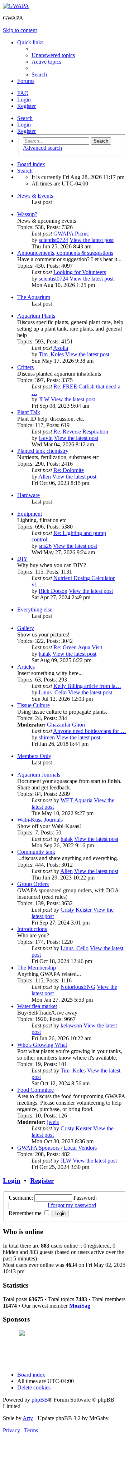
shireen (47, 737)
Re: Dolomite (68, 470)
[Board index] (16, 6)
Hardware (28, 495)
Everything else (34, 609)
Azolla (60, 348)
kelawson (71, 1025)
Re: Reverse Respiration (80, 431)
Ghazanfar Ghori (66, 725)
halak (45, 654)
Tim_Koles (51, 354)
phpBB (40, 1400)
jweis (53, 1122)
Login (24, 125)
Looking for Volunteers (79, 272)
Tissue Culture (33, 705)
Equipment (29, 514)
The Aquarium (33, 297)
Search (25, 118)
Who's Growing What (42, 1045)
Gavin (46, 438)
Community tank (36, 852)
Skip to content (20, 30)
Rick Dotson (53, 591)
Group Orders (33, 884)
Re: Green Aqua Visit (77, 647)
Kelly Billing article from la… (87, 686)
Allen (44, 477)
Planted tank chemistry (42, 451)
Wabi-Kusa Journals (40, 820)
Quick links (30, 42)
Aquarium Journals (38, 775)
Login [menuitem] (24, 99)
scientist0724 (53, 240)
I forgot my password (72, 1205)
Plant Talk (28, 412)
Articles (26, 667)
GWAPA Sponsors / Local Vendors (57, 1148)
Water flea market (37, 1006)
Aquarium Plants (36, 316)
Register (26, 131)
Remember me (26, 1213)
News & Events (35, 196)
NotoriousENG (78, 987)
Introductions (32, 929)
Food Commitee (35, 1090)
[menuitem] (53, 55)
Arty (28, 1418)
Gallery (25, 628)
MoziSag (79, 1306)
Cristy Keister (76, 910)
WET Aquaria (76, 800)
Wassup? (27, 214)
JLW (44, 399)
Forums (25, 81)
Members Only (34, 756)
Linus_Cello (53, 692)
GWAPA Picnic (71, 234)
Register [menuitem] (26, 106)
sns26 (45, 546)
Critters (25, 367)
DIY (22, 559)
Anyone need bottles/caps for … (89, 731)
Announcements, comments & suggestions (65, 253)
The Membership (36, 968)
